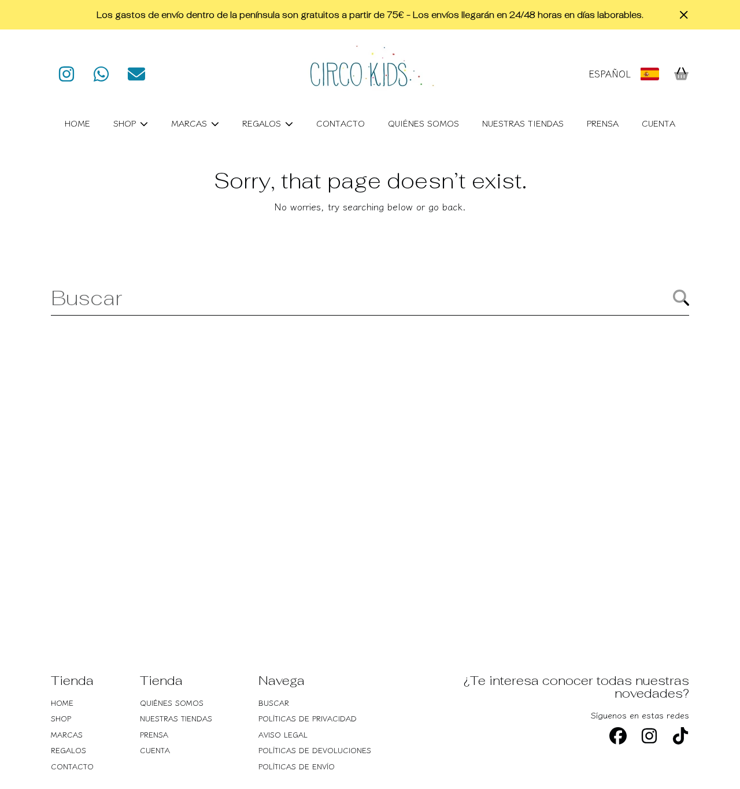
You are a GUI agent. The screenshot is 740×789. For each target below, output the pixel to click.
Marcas (190, 123)
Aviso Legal (283, 734)
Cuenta (155, 749)
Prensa (154, 734)
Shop (126, 123)
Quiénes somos (172, 702)
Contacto (72, 766)
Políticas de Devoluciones (314, 749)
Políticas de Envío (296, 766)
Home (62, 702)
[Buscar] (681, 297)
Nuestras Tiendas (176, 718)
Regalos (263, 123)
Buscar (273, 702)
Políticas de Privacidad (307, 718)
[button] (681, 74)
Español (610, 73)
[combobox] (370, 298)
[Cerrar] (684, 15)
